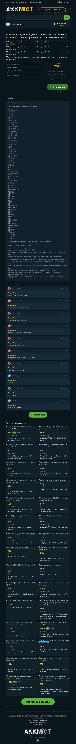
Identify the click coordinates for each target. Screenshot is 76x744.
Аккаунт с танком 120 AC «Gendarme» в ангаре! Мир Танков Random (20, 635)
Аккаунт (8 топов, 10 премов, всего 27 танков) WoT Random (20, 439)
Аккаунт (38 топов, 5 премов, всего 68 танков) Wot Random (20, 688)
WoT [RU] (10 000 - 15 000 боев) (50, 574)
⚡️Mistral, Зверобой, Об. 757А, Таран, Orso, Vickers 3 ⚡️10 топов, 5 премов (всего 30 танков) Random (53, 616)
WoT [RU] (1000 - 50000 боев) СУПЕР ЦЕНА (53, 543)
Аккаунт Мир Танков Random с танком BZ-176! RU (21, 475)
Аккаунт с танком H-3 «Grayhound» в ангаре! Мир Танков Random (54, 635)
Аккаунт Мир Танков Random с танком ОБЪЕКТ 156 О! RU (20, 492)
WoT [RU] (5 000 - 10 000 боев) (17, 556)
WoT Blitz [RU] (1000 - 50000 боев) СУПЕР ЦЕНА (21, 595)
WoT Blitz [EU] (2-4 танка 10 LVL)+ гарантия (53, 527)
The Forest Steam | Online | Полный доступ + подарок (54, 650)
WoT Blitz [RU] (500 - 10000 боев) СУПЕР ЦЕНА (20, 577)
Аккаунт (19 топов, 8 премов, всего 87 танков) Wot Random (20, 457)
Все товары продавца (38, 701)
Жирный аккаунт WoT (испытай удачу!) (20, 543)
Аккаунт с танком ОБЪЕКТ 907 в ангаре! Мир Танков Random (53, 510)
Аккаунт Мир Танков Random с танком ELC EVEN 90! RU (53, 475)
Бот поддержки (35, 2)
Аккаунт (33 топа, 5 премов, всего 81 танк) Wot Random (53, 595)
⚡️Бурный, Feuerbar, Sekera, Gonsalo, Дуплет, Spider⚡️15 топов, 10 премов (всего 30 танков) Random (54, 691)
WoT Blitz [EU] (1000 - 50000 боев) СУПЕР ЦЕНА (53, 439)
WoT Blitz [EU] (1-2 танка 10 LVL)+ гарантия (53, 489)
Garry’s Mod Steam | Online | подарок (19, 607)
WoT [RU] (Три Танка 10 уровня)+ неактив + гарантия (53, 670)
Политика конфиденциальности (38, 722)
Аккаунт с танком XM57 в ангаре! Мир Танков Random (52, 559)
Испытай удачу (54, 9)
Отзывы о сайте (11, 2)
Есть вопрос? (23, 2)
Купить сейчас (57, 87)
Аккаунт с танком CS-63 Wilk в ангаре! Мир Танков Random (21, 653)
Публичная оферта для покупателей (38, 720)
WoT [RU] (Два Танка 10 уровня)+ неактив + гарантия (21, 670)
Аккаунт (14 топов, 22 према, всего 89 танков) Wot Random (20, 510)
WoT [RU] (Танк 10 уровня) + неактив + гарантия (20, 528)
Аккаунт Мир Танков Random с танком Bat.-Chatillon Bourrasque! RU (54, 457)
